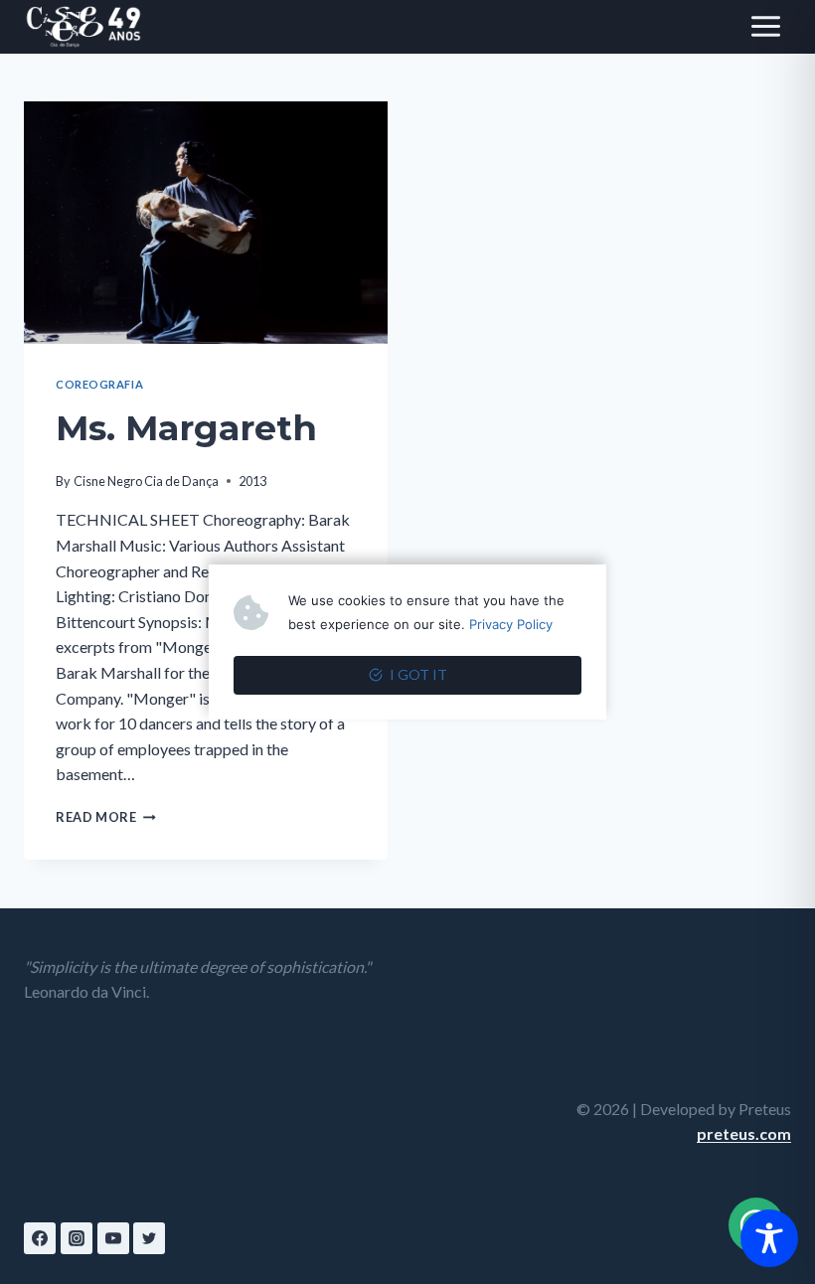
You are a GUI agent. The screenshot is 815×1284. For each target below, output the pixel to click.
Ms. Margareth (186, 427)
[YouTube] (113, 1238)
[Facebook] (40, 1238)
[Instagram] (76, 1238)
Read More (106, 817)
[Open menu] (765, 27)
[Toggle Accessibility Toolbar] (769, 1238)
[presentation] (206, 222)
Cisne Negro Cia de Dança (146, 481)
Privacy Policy (511, 624)
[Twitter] (149, 1238)
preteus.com (744, 1133)
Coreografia (99, 384)
